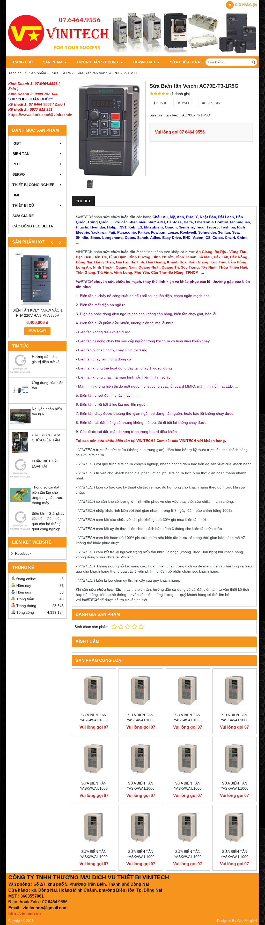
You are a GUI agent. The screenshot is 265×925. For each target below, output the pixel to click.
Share (161, 103)
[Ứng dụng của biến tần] (20, 399)
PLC (16, 164)
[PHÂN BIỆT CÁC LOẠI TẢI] (20, 478)
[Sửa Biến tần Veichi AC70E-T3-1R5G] (108, 128)
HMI (15, 195)
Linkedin (212, 103)
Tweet (186, 103)
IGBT (16, 143)
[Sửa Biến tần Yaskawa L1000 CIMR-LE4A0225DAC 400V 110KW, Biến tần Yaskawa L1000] (140, 690)
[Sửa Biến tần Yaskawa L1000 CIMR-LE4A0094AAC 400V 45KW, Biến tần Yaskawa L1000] (94, 827)
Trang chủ (22, 62)
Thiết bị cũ (23, 205)
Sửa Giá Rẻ (23, 216)
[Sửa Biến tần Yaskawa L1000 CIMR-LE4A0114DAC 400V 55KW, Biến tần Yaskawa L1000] (234, 758)
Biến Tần (21, 154)
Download (144, 62)
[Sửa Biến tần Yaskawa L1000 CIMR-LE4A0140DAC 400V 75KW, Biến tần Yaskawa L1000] (140, 758)
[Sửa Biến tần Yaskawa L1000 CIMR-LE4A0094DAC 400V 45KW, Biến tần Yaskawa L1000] (140, 827)
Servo (18, 174)
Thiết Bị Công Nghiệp (33, 185)
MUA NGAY (37, 331)
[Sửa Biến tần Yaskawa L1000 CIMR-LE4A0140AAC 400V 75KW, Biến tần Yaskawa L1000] (94, 758)
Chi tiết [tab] (83, 201)
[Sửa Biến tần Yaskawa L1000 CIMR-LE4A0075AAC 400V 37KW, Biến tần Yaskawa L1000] (187, 827)
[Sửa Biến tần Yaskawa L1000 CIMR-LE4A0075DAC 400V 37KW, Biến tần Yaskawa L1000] (234, 827)
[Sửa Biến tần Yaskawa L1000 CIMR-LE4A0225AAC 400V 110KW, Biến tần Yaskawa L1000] (94, 690)
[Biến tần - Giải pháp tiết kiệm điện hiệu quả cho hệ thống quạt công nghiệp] (20, 530)
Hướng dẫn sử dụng (98, 62)
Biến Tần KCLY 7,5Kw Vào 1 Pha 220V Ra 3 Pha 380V (37, 312)
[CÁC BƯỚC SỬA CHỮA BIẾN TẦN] (20, 452)
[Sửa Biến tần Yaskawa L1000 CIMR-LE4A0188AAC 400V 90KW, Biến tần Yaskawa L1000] (187, 690)
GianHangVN (247, 921)
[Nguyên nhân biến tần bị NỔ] (20, 426)
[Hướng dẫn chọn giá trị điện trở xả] (20, 373)
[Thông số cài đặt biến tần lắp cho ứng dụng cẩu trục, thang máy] (20, 504)
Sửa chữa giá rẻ (186, 62)
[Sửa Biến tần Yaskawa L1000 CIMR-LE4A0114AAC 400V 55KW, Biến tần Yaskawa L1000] (187, 758)
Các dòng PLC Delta (32, 226)
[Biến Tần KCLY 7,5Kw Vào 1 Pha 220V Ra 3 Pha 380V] (37, 279)
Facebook (23, 553)
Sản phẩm (53, 62)
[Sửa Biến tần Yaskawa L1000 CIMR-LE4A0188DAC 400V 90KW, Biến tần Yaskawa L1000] (234, 690)
